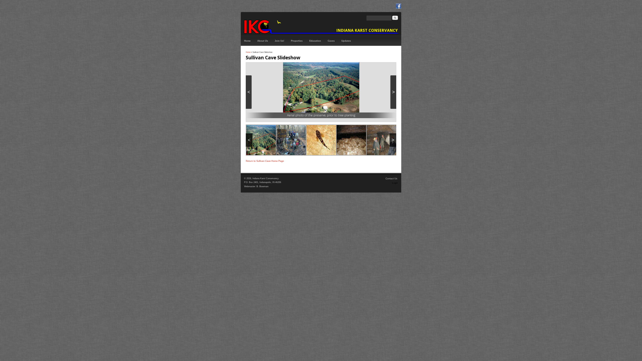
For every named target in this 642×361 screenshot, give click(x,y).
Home (247, 40)
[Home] (321, 24)
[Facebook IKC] (398, 6)
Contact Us (391, 178)
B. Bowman (262, 186)
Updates (346, 40)
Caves (331, 40)
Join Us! (279, 40)
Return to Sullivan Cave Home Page (265, 161)
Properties (297, 40)
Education (315, 40)
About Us (262, 40)
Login (395, 183)
